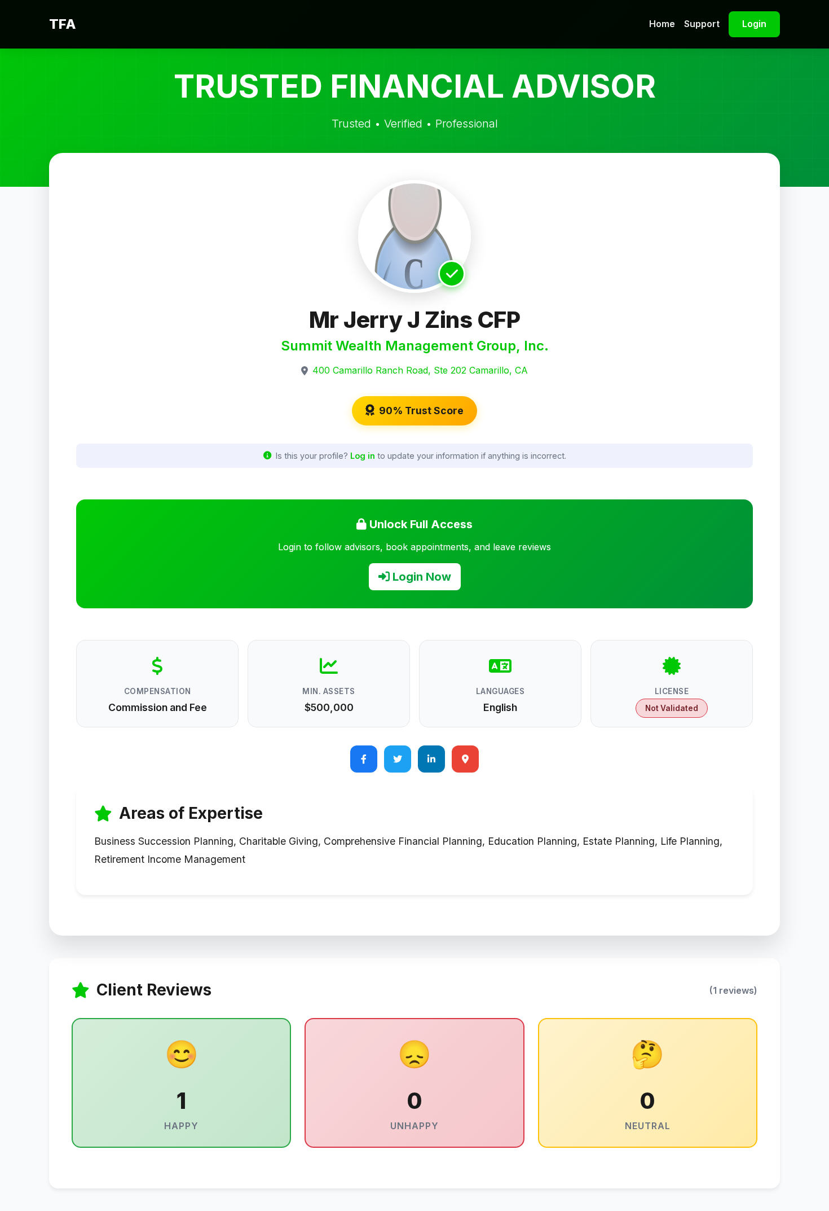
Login (754, 23)
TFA (62, 24)
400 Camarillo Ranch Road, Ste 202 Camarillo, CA (420, 370)
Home (662, 23)
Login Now (420, 576)
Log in (362, 455)
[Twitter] (397, 759)
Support (702, 23)
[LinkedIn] (431, 759)
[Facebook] (363, 759)
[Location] (465, 759)
